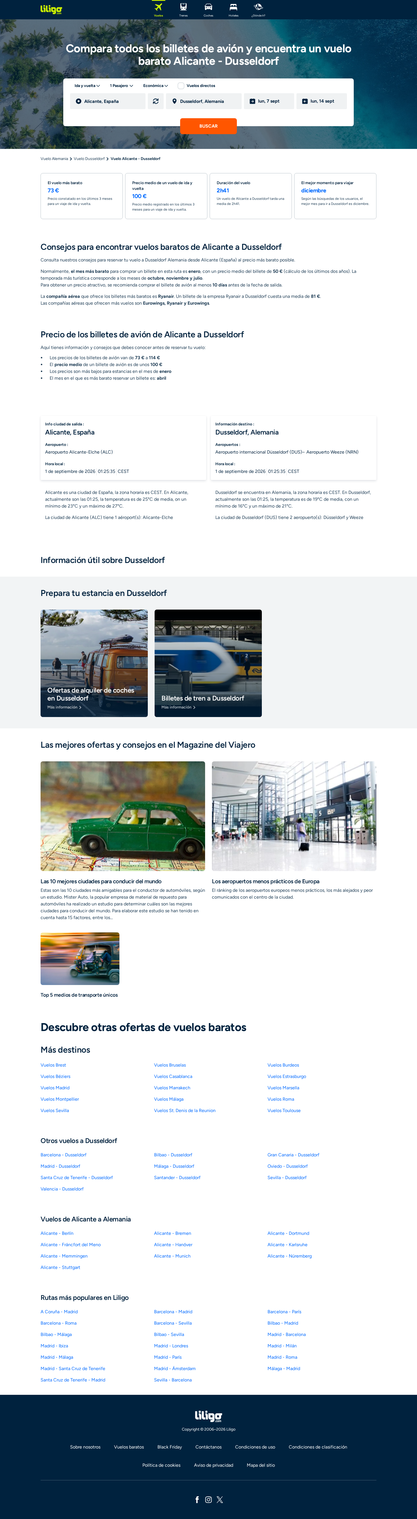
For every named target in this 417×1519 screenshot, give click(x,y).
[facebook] (197, 1499)
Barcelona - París (284, 1311)
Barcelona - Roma (59, 1323)
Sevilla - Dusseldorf (287, 1177)
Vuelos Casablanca (173, 1076)
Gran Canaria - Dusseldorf (293, 1155)
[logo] (51, 9)
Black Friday (169, 1447)
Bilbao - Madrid (283, 1323)
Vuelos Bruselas (170, 1065)
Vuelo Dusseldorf (89, 158)
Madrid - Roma (282, 1357)
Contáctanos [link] (208, 1447)
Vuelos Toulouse (284, 1110)
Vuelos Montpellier (60, 1099)
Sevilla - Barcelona (173, 1380)
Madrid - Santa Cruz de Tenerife (73, 1368)
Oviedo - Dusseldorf (288, 1166)
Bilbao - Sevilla (169, 1334)
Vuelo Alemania (54, 158)
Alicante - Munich (172, 1256)
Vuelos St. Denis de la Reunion (185, 1110)
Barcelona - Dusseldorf (64, 1155)
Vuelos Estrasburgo (287, 1076)
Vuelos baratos (129, 1447)
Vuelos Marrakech (172, 1087)
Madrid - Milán (282, 1345)
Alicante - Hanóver (173, 1244)
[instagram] (208, 1499)
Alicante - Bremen (172, 1233)
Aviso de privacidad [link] (213, 1465)
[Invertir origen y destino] (156, 101)
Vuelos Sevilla (55, 1110)
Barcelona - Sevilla (173, 1323)
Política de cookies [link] (161, 1465)
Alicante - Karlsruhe (288, 1244)
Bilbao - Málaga (56, 1334)
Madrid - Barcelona (287, 1334)
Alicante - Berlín (57, 1233)
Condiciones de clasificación (318, 1447)
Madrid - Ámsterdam (175, 1368)
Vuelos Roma (281, 1099)
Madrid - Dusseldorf (60, 1166)
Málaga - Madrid (284, 1368)
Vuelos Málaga (169, 1099)
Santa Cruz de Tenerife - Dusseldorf (77, 1177)
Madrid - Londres (171, 1345)
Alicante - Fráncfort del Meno (71, 1244)
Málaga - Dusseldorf (174, 1166)
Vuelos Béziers (55, 1076)
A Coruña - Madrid (59, 1311)
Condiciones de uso (255, 1447)
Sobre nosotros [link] (85, 1447)
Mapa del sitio (261, 1465)
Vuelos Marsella (283, 1087)
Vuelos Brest (53, 1065)
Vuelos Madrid (55, 1087)
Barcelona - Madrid (173, 1311)
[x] (220, 1499)
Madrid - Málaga (57, 1357)
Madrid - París (168, 1357)
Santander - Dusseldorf (177, 1177)
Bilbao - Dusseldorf (173, 1155)
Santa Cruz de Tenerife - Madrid (73, 1380)
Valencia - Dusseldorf (62, 1189)
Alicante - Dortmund (288, 1233)
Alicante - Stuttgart (60, 1267)
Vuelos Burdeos (283, 1065)
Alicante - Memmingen (64, 1256)
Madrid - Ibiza (54, 1345)
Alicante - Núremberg (290, 1256)
